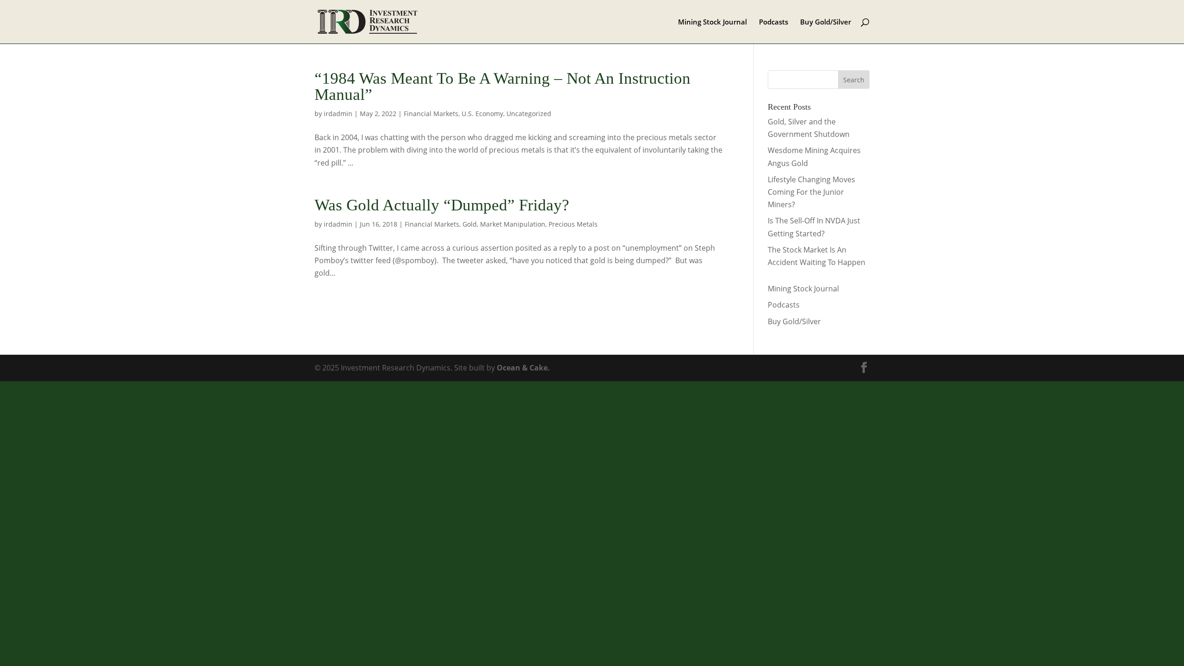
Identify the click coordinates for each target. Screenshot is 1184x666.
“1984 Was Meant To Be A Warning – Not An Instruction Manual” (502, 86)
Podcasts (773, 22)
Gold (469, 224)
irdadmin (338, 113)
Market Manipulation (512, 224)
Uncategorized (528, 113)
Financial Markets (431, 113)
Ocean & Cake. (523, 368)
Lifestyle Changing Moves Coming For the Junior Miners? (811, 192)
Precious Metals (573, 224)
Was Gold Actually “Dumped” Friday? (441, 205)
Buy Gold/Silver (825, 22)
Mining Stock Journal (712, 22)
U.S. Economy (482, 113)
